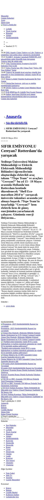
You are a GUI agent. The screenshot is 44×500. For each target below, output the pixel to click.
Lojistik (9, 29)
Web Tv (9, 475)
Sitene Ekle (5, 22)
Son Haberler (11, 425)
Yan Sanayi (10, 460)
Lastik (8, 456)
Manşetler (5, 16)
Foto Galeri (10, 473)
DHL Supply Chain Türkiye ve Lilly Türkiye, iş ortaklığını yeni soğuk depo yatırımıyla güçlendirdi (22, 54)
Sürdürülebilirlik (12, 38)
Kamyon (9, 458)
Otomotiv (9, 463)
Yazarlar (9, 478)
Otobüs (8, 454)
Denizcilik (10, 443)
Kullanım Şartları (12, 495)
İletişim (4, 408)
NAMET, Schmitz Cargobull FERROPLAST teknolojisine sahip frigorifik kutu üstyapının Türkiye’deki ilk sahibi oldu (21, 59)
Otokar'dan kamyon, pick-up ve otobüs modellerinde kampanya (18, 84)
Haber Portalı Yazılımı (9, 414)
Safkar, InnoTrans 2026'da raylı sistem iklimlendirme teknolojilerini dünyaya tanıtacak (19, 95)
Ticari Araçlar (11, 31)
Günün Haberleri (7, 18)
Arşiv (3, 20)
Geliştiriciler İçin (12, 497)
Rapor (8, 447)
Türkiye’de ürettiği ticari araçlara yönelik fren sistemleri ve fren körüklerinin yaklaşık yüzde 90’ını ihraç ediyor (21, 74)
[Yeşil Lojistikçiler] (8, 25)
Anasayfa (4, 403)
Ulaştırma (9, 465)
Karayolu (9, 441)
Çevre (8, 449)
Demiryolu (10, 452)
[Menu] (7, 42)
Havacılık (9, 445)
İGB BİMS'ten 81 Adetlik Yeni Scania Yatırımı (24, 92)
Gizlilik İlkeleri (7, 410)
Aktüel (8, 35)
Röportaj (9, 33)
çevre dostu (10, 306)
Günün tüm (9, 99)
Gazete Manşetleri (13, 480)
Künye (3, 405)
